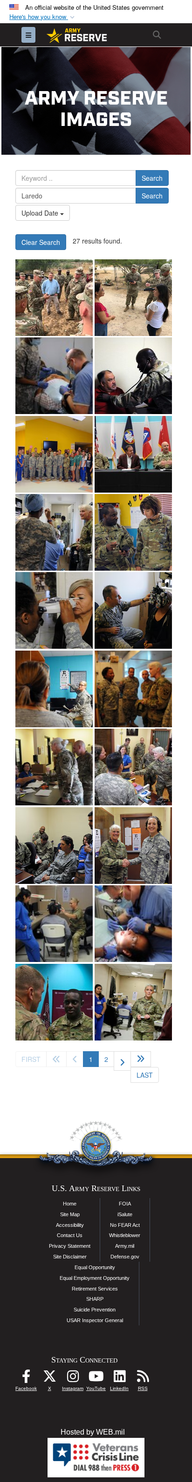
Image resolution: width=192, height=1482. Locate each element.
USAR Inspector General (95, 1320)
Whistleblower (124, 1235)
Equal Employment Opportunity (95, 1278)
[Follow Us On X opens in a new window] (49, 1379)
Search (152, 178)
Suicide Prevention (95, 1309)
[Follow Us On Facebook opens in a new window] (26, 1379)
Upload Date (40, 212)
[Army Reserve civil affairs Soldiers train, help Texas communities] (54, 297)
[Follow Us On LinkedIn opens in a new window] (119, 1379)
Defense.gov (124, 1256)
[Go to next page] (122, 1061)
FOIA (125, 1203)
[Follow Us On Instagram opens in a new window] (72, 1379)
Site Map (70, 1214)
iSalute (124, 1214)
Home (69, 1203)
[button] (42, 17)
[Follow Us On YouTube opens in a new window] (96, 1379)
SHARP (94, 1299)
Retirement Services (95, 1288)
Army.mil (124, 1246)
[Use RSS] (142, 1379)
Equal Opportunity (95, 1267)
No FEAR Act (125, 1225)
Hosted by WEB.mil (93, 1432)
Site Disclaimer (70, 1256)
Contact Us (69, 1235)
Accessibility (70, 1225)
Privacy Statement (69, 1246)
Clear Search (40, 242)
